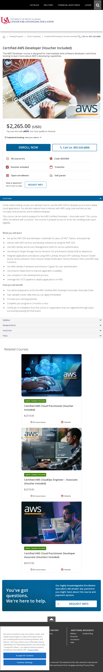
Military (73, 633)
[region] (24, 648)
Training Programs (16, 36)
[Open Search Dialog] (97, 5)
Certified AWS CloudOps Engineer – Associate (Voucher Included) (51, 481)
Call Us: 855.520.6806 (89, 36)
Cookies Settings (25, 662)
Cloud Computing (33, 36)
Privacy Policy (88, 665)
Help (72, 642)
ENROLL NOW (28, 147)
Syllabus (6, 320)
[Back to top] (51, 629)
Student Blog (87, 633)
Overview (7, 198)
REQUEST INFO (35, 184)
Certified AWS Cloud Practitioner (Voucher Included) (48, 407)
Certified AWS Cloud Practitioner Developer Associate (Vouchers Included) (49, 555)
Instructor (7, 330)
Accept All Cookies (24, 655)
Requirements (9, 325)
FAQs (5, 335)
